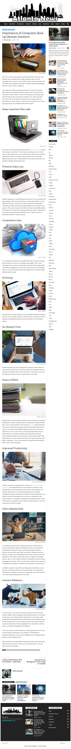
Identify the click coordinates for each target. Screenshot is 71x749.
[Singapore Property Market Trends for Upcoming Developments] (24, 690)
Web (50, 326)
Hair (50, 238)
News (50, 285)
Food (52, 24)
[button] (68, 24)
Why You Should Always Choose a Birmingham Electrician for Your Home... (62, 81)
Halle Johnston (7, 40)
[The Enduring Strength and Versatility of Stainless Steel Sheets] (52, 91)
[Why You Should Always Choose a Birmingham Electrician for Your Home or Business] (52, 81)
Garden (51, 230)
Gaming (51, 227)
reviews (32, 425)
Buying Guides (53, 169)
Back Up (15, 650)
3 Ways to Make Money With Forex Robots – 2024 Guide (12, 661)
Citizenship (52, 188)
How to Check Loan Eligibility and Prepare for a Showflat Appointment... (63, 124)
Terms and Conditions (30, 746)
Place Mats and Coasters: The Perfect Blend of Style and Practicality (63, 108)
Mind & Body (52, 268)
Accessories (52, 144)
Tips (50, 315)
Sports (50, 307)
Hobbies (51, 243)
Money (50, 271)
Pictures (51, 293)
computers (29, 650)
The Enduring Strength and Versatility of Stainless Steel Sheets (63, 91)
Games (51, 224)
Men (50, 265)
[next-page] (45, 682)
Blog (50, 163)
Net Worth (12, 24)
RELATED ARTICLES (8, 682)
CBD (50, 177)
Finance (51, 213)
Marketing (51, 263)
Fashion (51, 207)
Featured (51, 210)
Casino (51, 174)
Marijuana (51, 260)
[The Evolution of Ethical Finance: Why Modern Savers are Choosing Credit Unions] (52, 72)
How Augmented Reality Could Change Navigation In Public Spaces (8, 698)
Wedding (51, 329)
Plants (50, 296)
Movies (51, 274)
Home (5, 24)
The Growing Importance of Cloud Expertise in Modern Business (38, 698)
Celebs (51, 182)
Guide (50, 235)
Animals (51, 147)
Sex (50, 304)
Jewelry (51, 254)
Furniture (51, 218)
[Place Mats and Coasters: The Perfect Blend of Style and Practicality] (52, 108)
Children (51, 185)
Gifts (50, 232)
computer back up (35, 149)
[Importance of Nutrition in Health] (52, 116)
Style (50, 310)
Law (50, 257)
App (50, 149)
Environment (52, 202)
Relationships (52, 299)
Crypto (50, 194)
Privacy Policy (42, 746)
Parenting (51, 288)
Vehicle (51, 324)
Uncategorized (52, 321)
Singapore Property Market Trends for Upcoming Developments (22, 698)
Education (46, 24)
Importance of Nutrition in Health (62, 115)
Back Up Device (21, 650)
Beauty (51, 155)
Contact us (62, 743)
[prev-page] (42, 682)
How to (51, 252)
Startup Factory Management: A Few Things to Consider (36, 662)
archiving (9, 650)
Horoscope (52, 249)
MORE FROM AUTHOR (21, 682)
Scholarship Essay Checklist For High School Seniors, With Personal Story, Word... (62, 63)
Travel (63, 24)
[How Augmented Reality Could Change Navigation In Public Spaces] (9, 690)
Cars (39, 24)
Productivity (36, 650)
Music (50, 279)
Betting (34, 24)
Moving (51, 277)
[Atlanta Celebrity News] (35, 11)
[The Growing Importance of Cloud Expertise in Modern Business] (39, 690)
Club (50, 191)
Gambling (51, 221)
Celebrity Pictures (53, 180)
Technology (20, 24)
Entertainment (52, 199)
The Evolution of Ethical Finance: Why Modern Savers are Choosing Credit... (62, 72)
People (51, 290)
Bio (50, 160)
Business (28, 24)
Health (57, 24)
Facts (50, 205)
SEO (50, 301)
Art (49, 152)
